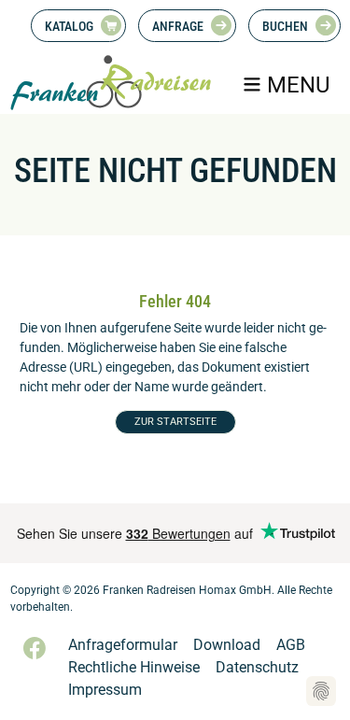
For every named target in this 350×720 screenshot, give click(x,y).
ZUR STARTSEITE (175, 422)
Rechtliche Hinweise (134, 667)
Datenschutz (257, 667)
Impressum (105, 690)
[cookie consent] (321, 691)
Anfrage (177, 26)
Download (226, 645)
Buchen (285, 26)
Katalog (69, 26)
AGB (290, 645)
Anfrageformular (122, 645)
